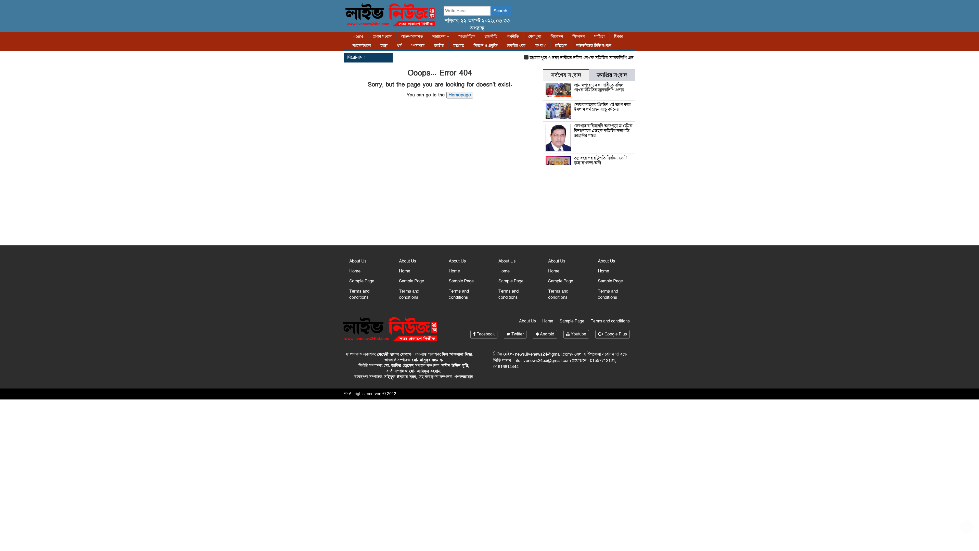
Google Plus (615, 334)
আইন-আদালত (412, 36)
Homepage (459, 95)
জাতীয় (439, 45)
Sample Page (361, 281)
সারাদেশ (439, 36)
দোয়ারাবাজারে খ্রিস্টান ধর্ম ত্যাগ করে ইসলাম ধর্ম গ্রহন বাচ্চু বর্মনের (602, 107)
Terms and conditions (359, 294)
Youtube (578, 334)
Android (546, 334)
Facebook (485, 334)
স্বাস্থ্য (384, 45)
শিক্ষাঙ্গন (578, 36)
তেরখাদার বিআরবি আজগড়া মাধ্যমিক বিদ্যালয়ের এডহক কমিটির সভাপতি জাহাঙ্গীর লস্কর (603, 130)
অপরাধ (540, 45)
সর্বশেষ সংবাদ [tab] (566, 75)
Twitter (517, 334)
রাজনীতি (491, 36)
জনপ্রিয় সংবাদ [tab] (612, 75)
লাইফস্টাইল (362, 45)
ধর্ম (399, 45)
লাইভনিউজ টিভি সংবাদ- (594, 45)
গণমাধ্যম (417, 45)
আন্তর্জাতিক (466, 36)
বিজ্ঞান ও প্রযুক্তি (485, 45)
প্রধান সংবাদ (382, 36)
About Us (358, 261)
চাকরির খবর (516, 45)
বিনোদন (557, 36)
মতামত (458, 45)
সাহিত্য (599, 36)
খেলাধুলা (534, 36)
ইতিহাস (561, 45)
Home (358, 36)
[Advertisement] (489, 204)
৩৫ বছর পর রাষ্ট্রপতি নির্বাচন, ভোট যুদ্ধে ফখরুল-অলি (600, 160)
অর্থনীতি (513, 36)
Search (500, 11)
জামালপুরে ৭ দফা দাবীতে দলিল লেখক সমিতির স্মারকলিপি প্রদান (571, 58)
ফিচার (618, 36)
